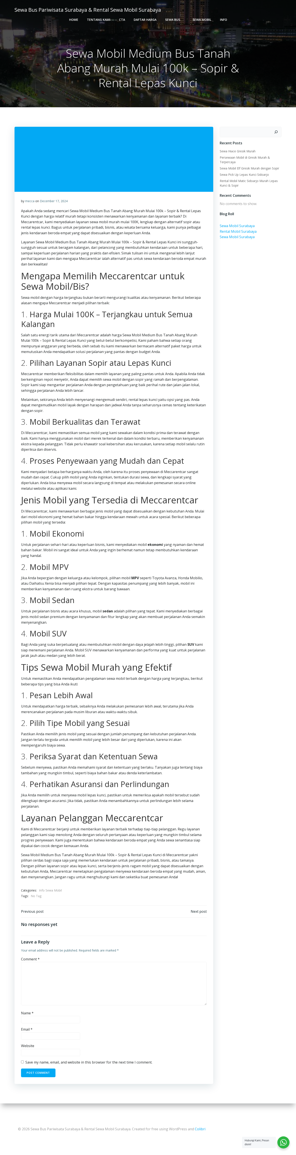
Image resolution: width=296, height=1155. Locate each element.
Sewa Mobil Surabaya (237, 225)
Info (223, 20)
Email (27, 1029)
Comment (30, 959)
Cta (122, 20)
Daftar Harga (145, 20)
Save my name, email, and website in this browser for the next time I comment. (88, 1062)
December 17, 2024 (54, 201)
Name (27, 1013)
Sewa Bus (172, 20)
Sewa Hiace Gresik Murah (237, 151)
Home (73, 20)
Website (27, 1045)
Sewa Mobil (202, 20)
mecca (29, 201)
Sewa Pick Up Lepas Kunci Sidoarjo (244, 174)
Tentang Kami (98, 20)
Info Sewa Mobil (50, 890)
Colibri (200, 1129)
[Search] (276, 132)
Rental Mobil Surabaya (238, 231)
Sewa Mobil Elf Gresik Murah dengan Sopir (249, 168)
